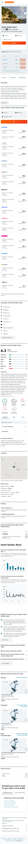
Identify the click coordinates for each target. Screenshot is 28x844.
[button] (2, 2)
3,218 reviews (15, 29)
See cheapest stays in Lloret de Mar (22, 705)
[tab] (5, 417)
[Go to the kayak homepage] (9, 2)
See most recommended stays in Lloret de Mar (21, 734)
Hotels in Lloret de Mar (9, 805)
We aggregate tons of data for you (10, 828)
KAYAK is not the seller (7, 825)
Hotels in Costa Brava (17, 839)
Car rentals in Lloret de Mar (10, 803)
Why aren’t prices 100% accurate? (10, 831)
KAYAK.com (3, 838)
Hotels (8, 838)
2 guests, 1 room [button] (7, 39)
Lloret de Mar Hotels (9, 840)
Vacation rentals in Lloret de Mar (11, 807)
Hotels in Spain (22, 838)
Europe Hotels (14, 838)
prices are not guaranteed (7, 821)
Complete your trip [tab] (7, 792)
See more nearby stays (22, 677)
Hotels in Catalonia (8, 839)
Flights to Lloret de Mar (9, 801)
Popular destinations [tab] (20, 792)
